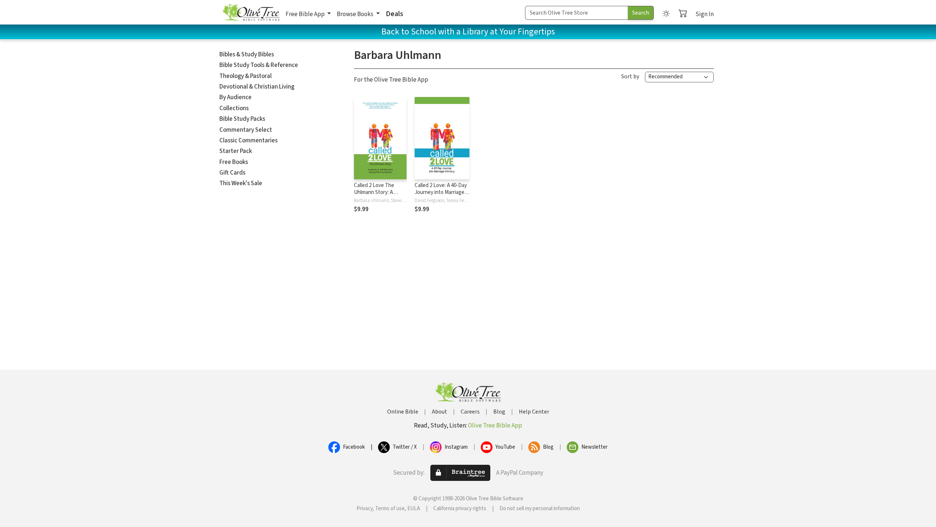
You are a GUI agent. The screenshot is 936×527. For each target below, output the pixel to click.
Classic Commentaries (248, 140)
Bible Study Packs (242, 119)
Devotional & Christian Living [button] (256, 86)
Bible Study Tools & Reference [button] (258, 65)
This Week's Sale (240, 183)
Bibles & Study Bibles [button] (246, 54)
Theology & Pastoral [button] (245, 76)
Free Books (233, 162)
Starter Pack (235, 151)
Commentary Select (245, 130)
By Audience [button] (235, 97)
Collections (234, 108)
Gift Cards (232, 172)
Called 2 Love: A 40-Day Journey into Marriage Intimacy (441, 192)
